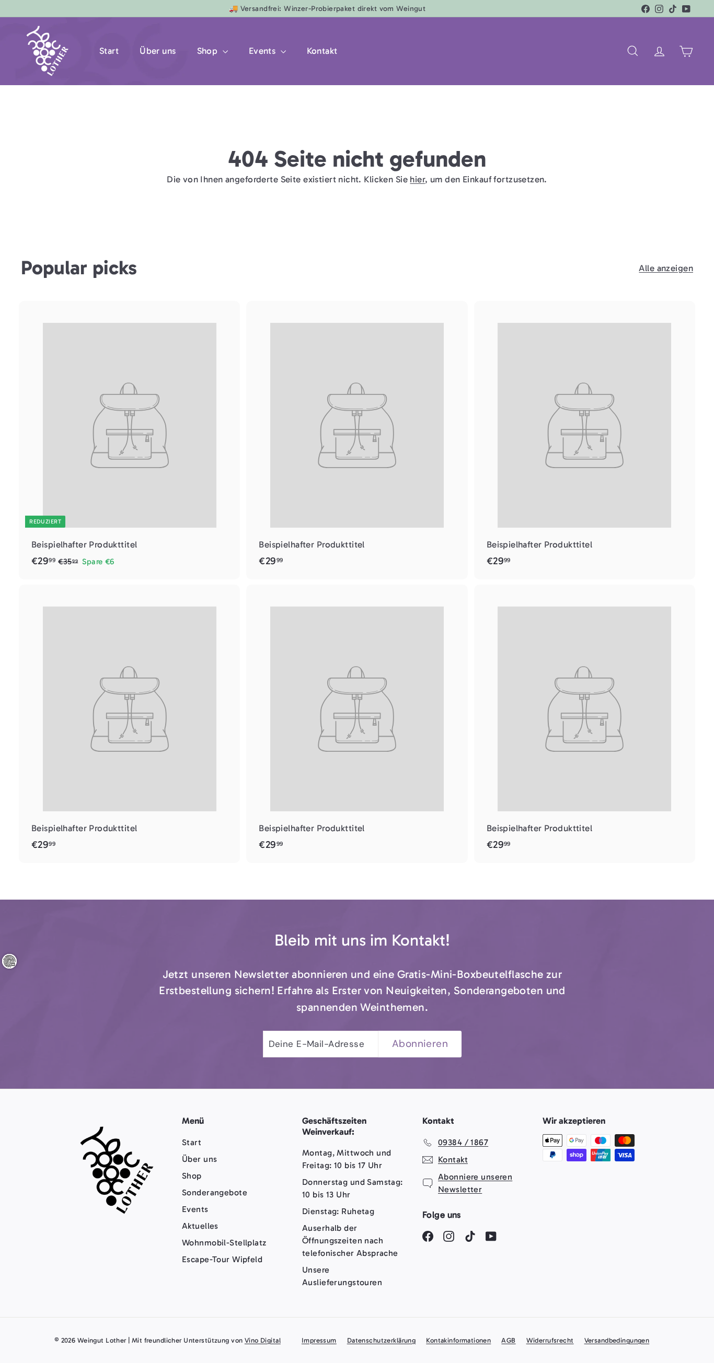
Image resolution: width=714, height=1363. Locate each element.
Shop (208, 50)
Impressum (319, 1340)
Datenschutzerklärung (381, 1340)
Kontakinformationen (458, 1340)
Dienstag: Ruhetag (338, 1211)
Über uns (158, 50)
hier (417, 179)
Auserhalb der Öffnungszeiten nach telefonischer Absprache (350, 1240)
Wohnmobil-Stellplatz (224, 1243)
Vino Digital (263, 1340)
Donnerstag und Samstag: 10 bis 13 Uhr (352, 1188)
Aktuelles (200, 1226)
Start (109, 50)
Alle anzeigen (666, 268)
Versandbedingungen (617, 1340)
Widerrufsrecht (550, 1340)
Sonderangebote (214, 1192)
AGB (508, 1340)
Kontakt (322, 50)
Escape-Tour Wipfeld (222, 1259)
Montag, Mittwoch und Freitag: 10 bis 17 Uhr (346, 1159)
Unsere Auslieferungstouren (342, 1276)
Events (263, 50)
